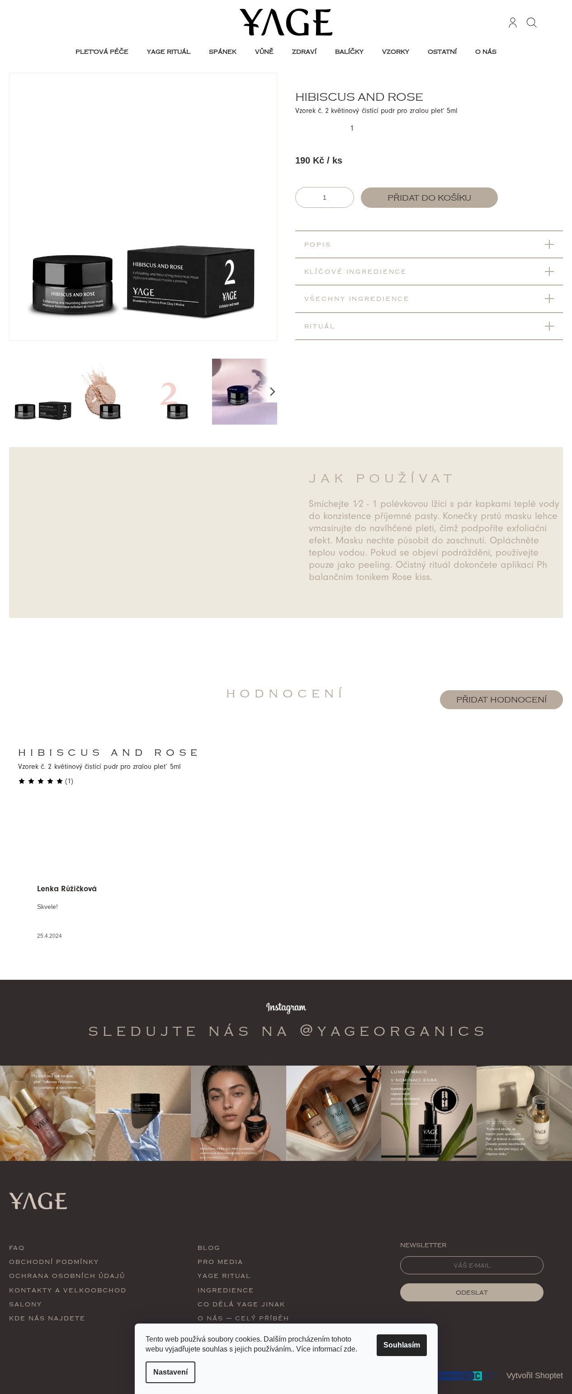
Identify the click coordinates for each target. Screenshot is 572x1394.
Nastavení (170, 1372)
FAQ (17, 1247)
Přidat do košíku (429, 197)
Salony (25, 1304)
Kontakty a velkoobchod (68, 1290)
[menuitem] (101, 51)
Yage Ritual (224, 1275)
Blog (209, 1247)
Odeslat (472, 1292)
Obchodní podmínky (54, 1261)
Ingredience (226, 1290)
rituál (320, 326)
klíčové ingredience (355, 271)
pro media (220, 1261)
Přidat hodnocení (501, 699)
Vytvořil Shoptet (534, 1375)
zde (349, 1349)
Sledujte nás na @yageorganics (288, 1030)
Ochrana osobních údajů (67, 1275)
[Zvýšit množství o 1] (346, 197)
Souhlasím (401, 1345)
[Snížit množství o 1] (303, 197)
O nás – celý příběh (243, 1318)
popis (317, 244)
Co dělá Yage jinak (241, 1304)
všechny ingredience (357, 298)
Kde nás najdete (47, 1318)
